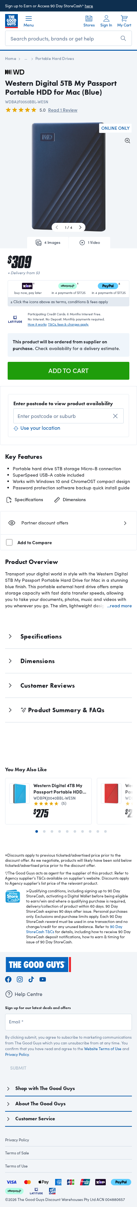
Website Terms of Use (102, 1048)
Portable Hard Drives (54, 58)
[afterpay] (14, 1190)
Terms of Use (16, 1165)
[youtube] (43, 978)
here (89, 5)
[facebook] (8, 978)
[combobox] (68, 415)
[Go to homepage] (11, 21)
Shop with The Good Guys (45, 1088)
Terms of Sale (17, 1152)
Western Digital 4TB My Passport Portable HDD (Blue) (58, 788)
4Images (52, 242)
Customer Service (35, 1119)
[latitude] (36, 1190)
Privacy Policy (17, 1054)
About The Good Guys (40, 1104)
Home (10, 58)
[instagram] (20, 978)
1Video (94, 242)
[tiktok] (31, 978)
